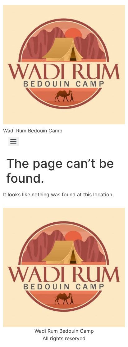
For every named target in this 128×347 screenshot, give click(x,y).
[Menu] (13, 141)
